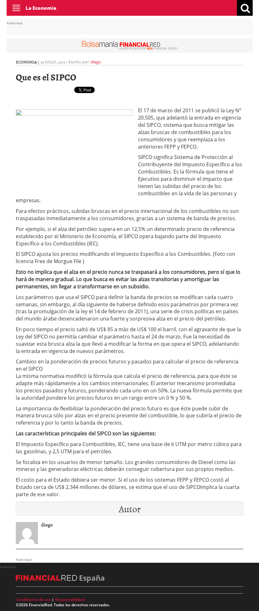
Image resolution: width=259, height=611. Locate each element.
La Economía (41, 8)
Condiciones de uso (33, 599)
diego (96, 62)
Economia (26, 62)
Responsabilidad (69, 599)
